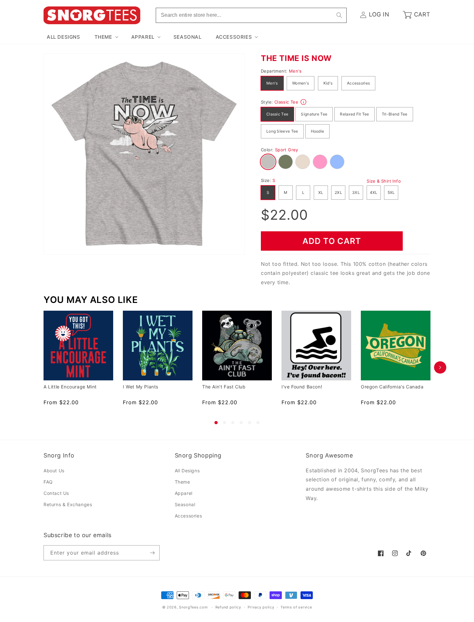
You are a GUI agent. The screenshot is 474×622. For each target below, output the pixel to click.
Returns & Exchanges (68, 504)
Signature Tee (314, 114)
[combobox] (251, 15)
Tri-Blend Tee (395, 114)
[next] (440, 367)
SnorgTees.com (193, 607)
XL (320, 192)
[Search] (339, 15)
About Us (54, 470)
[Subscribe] (152, 552)
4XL (374, 192)
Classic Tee (277, 114)
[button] (106, 37)
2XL (338, 192)
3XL (356, 192)
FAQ (48, 482)
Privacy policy (261, 607)
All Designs (187, 470)
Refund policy (228, 607)
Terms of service (296, 607)
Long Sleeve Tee (282, 131)
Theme (182, 482)
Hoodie (317, 131)
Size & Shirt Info (384, 181)
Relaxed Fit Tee (354, 114)
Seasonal (185, 504)
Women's (300, 83)
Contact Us (56, 493)
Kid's (328, 83)
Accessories (358, 83)
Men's (272, 83)
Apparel (184, 493)
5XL (391, 192)
